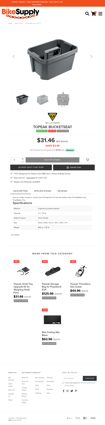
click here (30, 177)
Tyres (37, 389)
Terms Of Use (25, 382)
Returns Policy (24, 395)
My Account (11, 379)
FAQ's (10, 400)
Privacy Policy (24, 389)
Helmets (50, 378)
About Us (25, 378)
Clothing (38, 393)
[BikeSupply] (21, 14)
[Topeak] (52, 117)
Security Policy (25, 401)
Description (20, 191)
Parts (37, 385)
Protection (50, 381)
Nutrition (50, 389)
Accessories (39, 381)
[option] (52, 59)
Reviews (62, 191)
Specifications (42, 191)
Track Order (10, 385)
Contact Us (11, 395)
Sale (48, 393)
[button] (70, 150)
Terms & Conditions (87, 383)
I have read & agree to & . (80, 384)
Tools (48, 385)
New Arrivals (39, 378)
